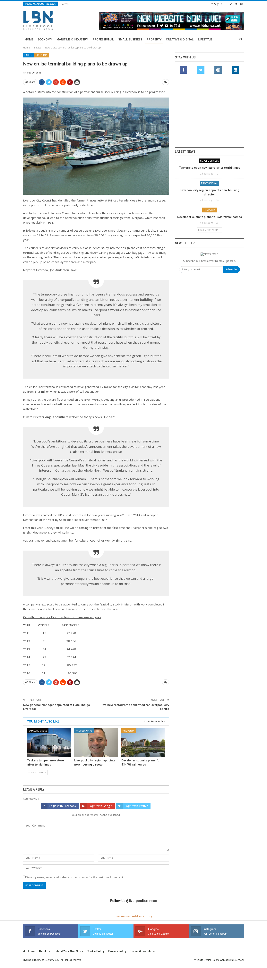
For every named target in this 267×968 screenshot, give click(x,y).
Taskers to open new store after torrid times (209, 167)
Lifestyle (205, 39)
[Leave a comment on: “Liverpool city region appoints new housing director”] (217, 200)
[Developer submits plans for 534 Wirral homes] (143, 742)
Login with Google (100, 806)
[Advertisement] (209, 112)
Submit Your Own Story (68, 951)
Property (154, 39)
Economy (45, 39)
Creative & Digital (180, 39)
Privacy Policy (117, 951)
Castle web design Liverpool (228, 960)
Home (29, 39)
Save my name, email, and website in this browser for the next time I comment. (75, 877)
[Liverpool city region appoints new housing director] (96, 742)
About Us (44, 951)
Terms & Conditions (143, 951)
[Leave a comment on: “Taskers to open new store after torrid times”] (217, 173)
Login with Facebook (62, 806)
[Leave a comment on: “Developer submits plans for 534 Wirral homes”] (217, 223)
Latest (28, 55)
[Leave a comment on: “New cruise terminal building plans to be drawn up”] (165, 82)
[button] (171, 21)
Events (65, 4)
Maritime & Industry (72, 39)
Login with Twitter (136, 806)
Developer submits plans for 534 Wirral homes (209, 217)
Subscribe (231, 269)
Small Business (130, 39)
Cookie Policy (95, 951)
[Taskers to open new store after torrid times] (49, 742)
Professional (103, 39)
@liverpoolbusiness (141, 901)
